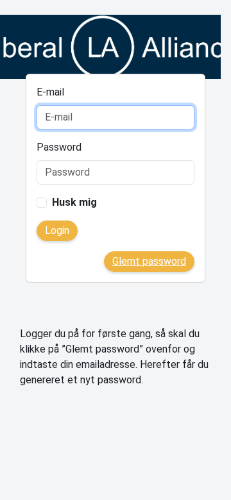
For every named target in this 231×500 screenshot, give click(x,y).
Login (57, 230)
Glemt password (149, 261)
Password (59, 147)
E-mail (50, 92)
